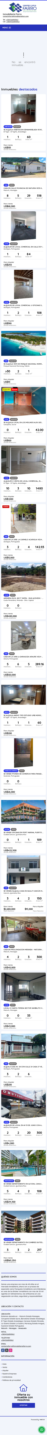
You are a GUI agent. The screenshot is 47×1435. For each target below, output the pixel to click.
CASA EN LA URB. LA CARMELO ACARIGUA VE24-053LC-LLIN (23, 540)
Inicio (4, 1364)
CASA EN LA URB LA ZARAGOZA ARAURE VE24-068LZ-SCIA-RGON (23, 657)
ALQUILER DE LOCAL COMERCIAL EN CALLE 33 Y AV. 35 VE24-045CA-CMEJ (23, 247)
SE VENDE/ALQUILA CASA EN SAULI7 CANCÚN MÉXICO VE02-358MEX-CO (23, 891)
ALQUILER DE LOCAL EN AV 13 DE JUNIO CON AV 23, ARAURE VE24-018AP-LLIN (23, 1125)
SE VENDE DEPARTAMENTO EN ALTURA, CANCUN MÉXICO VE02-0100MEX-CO (23, 1184)
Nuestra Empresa (9, 1374)
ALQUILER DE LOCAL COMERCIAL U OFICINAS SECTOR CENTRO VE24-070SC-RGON (23, 305)
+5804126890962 (13, 22)
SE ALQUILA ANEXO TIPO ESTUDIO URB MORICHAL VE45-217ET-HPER (23, 715)
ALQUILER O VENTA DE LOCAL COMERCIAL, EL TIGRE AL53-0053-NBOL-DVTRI (23, 481)
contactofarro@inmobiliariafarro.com (16, 16)
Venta (4, 1367)
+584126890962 (12, 20)
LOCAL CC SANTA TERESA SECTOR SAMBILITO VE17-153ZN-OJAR (23, 1008)
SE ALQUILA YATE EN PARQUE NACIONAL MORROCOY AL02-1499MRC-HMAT (23, 364)
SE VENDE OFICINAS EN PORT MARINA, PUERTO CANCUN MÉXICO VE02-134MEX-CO (23, 832)
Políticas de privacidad (11, 1380)
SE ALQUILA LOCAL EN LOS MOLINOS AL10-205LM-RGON (23, 422)
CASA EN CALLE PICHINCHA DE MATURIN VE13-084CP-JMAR (23, 188)
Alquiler (5, 1370)
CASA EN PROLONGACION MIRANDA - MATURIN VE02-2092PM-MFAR (23, 950)
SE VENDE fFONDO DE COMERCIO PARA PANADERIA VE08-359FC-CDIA (23, 774)
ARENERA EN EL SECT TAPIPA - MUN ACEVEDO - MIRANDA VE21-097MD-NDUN (23, 598)
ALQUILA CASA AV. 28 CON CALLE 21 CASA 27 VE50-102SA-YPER (23, 1067)
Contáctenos (7, 1377)
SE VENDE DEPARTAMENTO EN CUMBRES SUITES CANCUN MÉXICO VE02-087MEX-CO (23, 1242)
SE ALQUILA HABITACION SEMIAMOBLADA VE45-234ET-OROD (23, 130)
